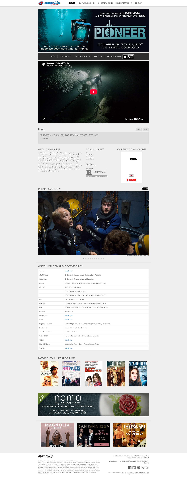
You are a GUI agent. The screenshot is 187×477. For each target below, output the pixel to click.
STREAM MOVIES (107, 3)
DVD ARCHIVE (132, 457)
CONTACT (138, 3)
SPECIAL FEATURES (83, 56)
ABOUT (139, 457)
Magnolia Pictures (42, 461)
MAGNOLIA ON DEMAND (141, 455)
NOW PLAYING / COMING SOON (123, 455)
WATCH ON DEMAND (114, 56)
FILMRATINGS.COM (137, 474)
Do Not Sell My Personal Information (137, 461)
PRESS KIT (98, 56)
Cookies (146, 463)
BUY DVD (52, 56)
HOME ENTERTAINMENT (124, 3)
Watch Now (68, 271)
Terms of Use (113, 461)
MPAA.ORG (146, 474)
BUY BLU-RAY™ (65, 56)
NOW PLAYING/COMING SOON (88, 3)
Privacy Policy (122, 461)
